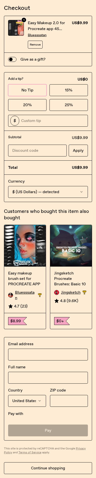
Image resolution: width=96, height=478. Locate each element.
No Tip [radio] (27, 90)
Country (15, 390)
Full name (17, 367)
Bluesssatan (37, 35)
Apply (78, 150)
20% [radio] (27, 104)
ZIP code (58, 390)
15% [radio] (68, 90)
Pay (48, 430)
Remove (35, 44)
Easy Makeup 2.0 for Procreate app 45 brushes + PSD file (46, 28)
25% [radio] (69, 104)
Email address (20, 343)
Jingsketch (74, 292)
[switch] (12, 59)
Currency (16, 181)
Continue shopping (48, 468)
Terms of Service (29, 452)
